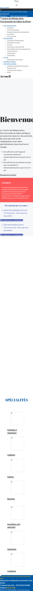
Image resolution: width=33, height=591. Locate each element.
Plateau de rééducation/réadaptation (18, 32)
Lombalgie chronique (13, 42)
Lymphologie (11, 55)
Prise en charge (11, 36)
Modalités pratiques (10, 61)
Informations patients (10, 64)
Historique (10, 27)
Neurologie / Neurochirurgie (15, 47)
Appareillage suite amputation (13, 525)
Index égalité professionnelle (18, 16)
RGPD (9, 72)
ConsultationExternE (16, 261)
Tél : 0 (9, 269)
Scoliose (9, 44)
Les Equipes (10, 34)
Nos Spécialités (8, 38)
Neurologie (11, 498)
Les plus (6, 57)
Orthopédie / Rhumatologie (15, 40)
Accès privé (3, 16)
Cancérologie (11, 53)
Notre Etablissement (10, 25)
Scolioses (10, 476)
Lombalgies (11, 454)
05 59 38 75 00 (4, 14)
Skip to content (4, 7)
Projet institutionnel (13, 30)
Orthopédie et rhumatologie (12, 431)
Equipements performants (15, 59)
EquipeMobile (16, 377)
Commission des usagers (14, 70)
